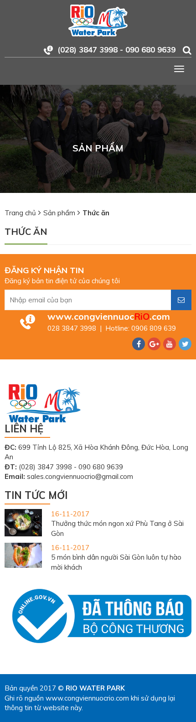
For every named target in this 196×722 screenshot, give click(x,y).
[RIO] (98, 20)
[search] (186, 50)
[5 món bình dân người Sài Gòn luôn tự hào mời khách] (23, 554)
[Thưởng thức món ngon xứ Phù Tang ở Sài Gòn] (23, 522)
